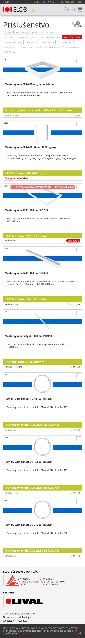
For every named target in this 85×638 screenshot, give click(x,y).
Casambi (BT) (65, 42)
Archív (37, 2)
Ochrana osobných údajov (17, 617)
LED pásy (31, 42)
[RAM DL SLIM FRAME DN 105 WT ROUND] (42, 402)
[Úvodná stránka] (15, 9)
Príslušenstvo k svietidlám (18, 47)
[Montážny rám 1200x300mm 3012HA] (42, 213)
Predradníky (21, 32)
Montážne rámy (71, 37)
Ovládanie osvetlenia (47, 47)
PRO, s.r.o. (21, 620)
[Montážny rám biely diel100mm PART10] (42, 339)
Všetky (7, 32)
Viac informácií (26, 633)
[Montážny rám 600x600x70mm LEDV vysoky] (42, 150)
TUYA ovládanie (70, 47)
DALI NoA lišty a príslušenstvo (20, 37)
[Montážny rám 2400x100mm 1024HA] (42, 276)
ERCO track (10, 52)
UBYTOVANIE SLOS (71, 2)
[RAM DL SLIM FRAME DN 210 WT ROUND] (42, 528)
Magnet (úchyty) (13, 42)
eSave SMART (46, 42)
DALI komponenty (50, 37)
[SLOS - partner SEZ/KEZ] (34, 580)
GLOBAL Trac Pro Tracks (44, 32)
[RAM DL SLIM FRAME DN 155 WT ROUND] (42, 465)
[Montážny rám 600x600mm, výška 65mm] (42, 88)
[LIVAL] (31, 601)
